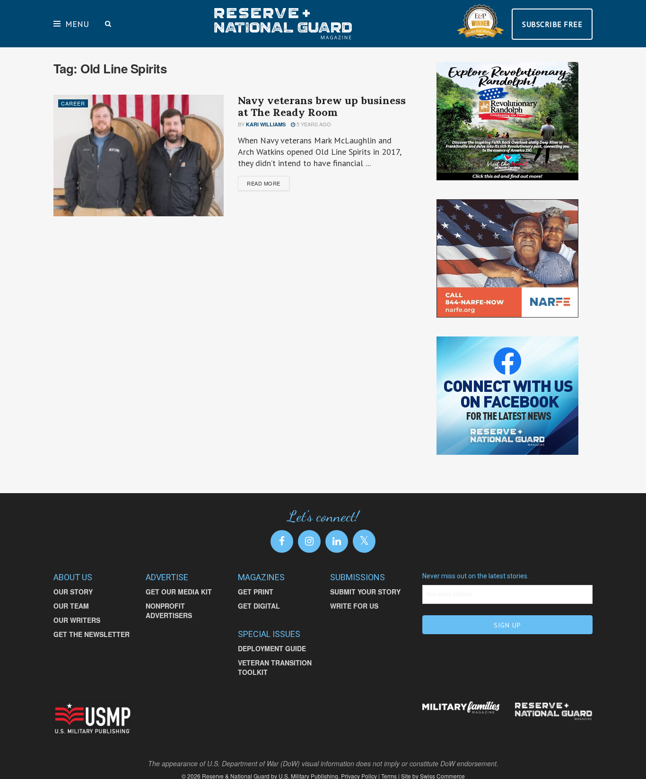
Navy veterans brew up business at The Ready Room (322, 106)
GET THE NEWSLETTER (91, 634)
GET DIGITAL (259, 606)
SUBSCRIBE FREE (552, 24)
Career (73, 103)
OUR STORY (73, 591)
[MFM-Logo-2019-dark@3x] (461, 708)
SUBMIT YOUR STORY (365, 591)
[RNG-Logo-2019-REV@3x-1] (554, 711)
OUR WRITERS (76, 620)
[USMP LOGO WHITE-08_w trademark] (92, 718)
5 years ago (313, 124)
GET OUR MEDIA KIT (179, 591)
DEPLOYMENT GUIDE (272, 648)
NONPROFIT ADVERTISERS (169, 610)
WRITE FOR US (354, 606)
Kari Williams (266, 124)
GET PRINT (255, 591)
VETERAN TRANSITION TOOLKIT (275, 667)
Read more (263, 183)
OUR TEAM (71, 606)
